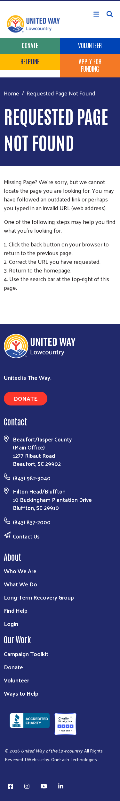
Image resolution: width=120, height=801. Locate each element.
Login (11, 623)
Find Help (16, 610)
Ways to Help (21, 693)
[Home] (60, 0)
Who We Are (20, 571)
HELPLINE (29, 61)
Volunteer (16, 680)
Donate (30, 45)
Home (11, 93)
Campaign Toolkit (26, 654)
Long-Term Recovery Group (39, 597)
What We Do (20, 584)
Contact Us (26, 536)
